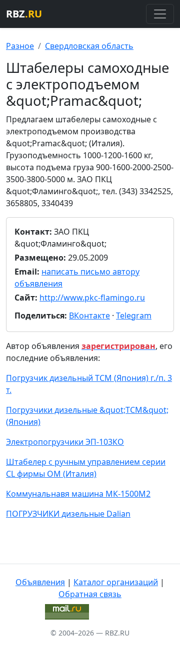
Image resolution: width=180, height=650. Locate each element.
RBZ (24, 13)
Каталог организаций (116, 582)
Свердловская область (89, 45)
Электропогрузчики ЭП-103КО (65, 441)
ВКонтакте (89, 315)
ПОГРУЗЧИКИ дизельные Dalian (68, 513)
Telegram (134, 315)
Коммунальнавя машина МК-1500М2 (78, 493)
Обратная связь (90, 594)
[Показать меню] (160, 14)
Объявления (40, 582)
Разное (20, 45)
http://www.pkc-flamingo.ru (92, 297)
